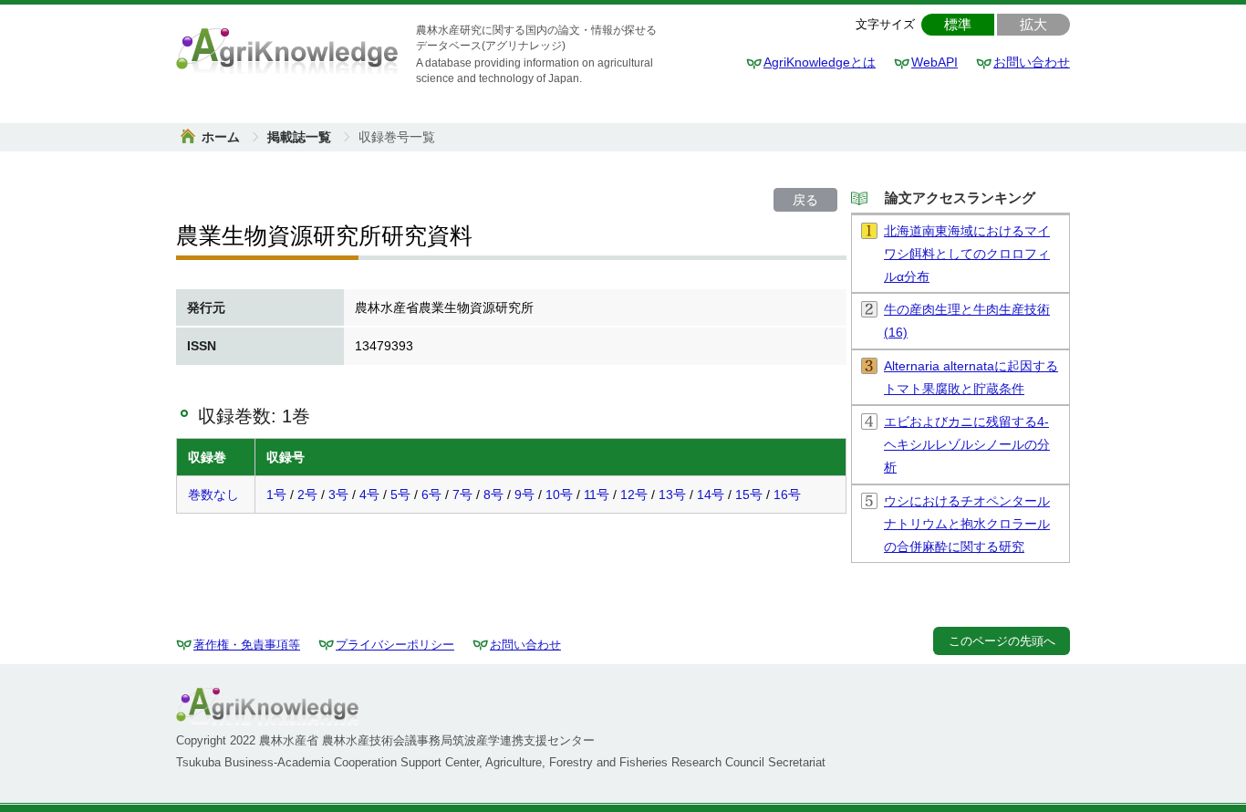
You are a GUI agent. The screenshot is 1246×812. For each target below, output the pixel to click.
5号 (400, 494)
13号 (672, 494)
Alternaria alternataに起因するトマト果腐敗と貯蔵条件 (971, 377)
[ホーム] (287, 49)
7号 (462, 494)
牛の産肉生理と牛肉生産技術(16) (967, 320)
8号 (493, 494)
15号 (749, 494)
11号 (596, 494)
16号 (787, 494)
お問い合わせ (1031, 62)
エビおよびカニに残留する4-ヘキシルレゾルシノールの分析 (967, 444)
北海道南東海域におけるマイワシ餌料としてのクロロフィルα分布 (967, 254)
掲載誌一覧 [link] (301, 137)
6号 (431, 494)
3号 (338, 494)
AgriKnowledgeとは (819, 62)
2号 (307, 494)
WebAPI (934, 62)
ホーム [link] (223, 137)
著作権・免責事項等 (246, 644)
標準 (957, 24)
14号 (710, 494)
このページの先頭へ (1002, 641)
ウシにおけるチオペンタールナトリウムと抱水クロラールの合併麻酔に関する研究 (967, 524)
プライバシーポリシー (395, 644)
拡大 (1033, 24)
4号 (369, 494)
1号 (276, 494)
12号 (634, 494)
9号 (524, 494)
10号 (559, 494)
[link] (396, 137)
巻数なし (213, 494)
